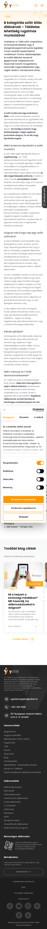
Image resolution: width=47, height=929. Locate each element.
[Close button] (42, 5)
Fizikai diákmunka (12, 794)
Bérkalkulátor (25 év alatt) (17, 739)
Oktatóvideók (10, 761)
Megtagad (23, 517)
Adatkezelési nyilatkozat (23, 881)
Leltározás (9, 809)
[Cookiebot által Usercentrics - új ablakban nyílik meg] (33, 410)
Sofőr (6, 816)
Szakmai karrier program (16, 827)
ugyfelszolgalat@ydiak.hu (24, 699)
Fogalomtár (9, 742)
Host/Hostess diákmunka (16, 798)
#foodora (9, 523)
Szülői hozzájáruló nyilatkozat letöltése (22, 772)
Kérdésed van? (44, 195)
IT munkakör (10, 805)
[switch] (40, 471)
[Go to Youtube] (19, 906)
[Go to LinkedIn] (28, 915)
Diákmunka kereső (12, 787)
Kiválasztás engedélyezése (23, 508)
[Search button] (35, 5)
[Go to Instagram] (28, 906)
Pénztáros (8, 813)
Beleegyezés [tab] (9, 417)
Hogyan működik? (12, 735)
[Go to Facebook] (19, 915)
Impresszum (23, 899)
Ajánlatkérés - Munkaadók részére (20, 765)
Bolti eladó (9, 790)
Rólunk (7, 750)
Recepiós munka (12, 820)
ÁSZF (23, 887)
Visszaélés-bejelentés (23, 893)
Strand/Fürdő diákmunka (16, 824)
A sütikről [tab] (38, 417)
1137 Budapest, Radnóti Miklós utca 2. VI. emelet (26, 715)
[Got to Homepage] (11, 5)
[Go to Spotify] (37, 906)
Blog (6, 757)
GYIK (6, 746)
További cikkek (20, 639)
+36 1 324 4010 (18, 707)
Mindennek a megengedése (23, 499)
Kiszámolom (22, 871)
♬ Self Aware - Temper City (18, 526)
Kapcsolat (9, 754)
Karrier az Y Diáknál (13, 768)
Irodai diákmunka (12, 802)
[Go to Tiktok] (10, 906)
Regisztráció (10, 731)
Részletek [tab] (23, 417)
